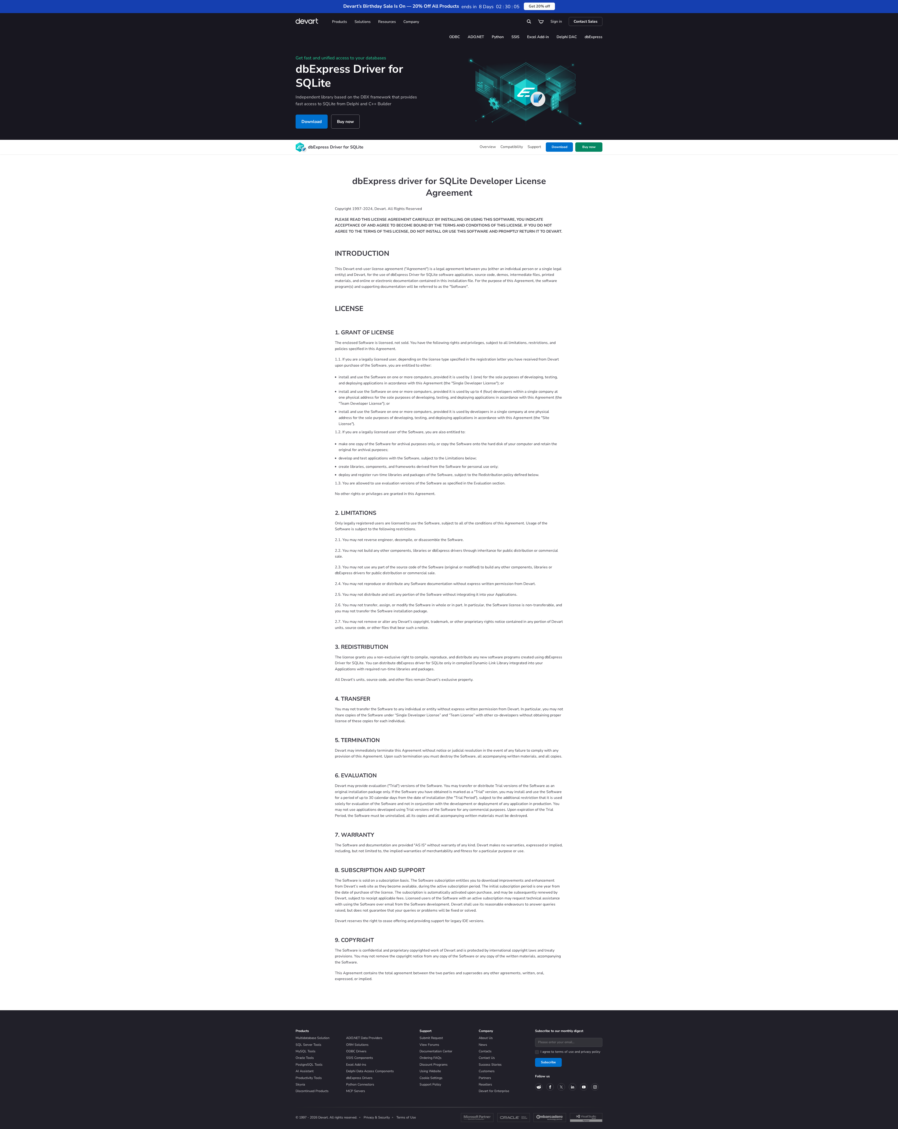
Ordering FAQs (431, 1058)
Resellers (485, 1084)
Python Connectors (360, 1084)
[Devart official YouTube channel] (583, 1087)
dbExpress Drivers (359, 1078)
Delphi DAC (567, 37)
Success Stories (490, 1064)
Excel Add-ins (356, 1064)
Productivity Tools (309, 1078)
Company (411, 21)
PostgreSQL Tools (309, 1064)
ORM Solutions (357, 1044)
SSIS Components (359, 1058)
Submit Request (431, 1038)
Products (339, 21)
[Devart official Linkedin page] (572, 1087)
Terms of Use (406, 1117)
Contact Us (487, 1058)
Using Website (430, 1071)
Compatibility (511, 146)
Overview (488, 146)
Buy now (345, 121)
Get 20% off (539, 6)
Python (498, 37)
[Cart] (541, 21)
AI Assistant (305, 1071)
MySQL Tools (305, 1051)
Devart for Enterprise (494, 1091)
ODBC (454, 37)
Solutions (363, 21)
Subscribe (548, 1062)
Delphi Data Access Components (370, 1071)
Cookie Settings (431, 1078)
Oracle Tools (305, 1058)
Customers (487, 1071)
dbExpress (593, 37)
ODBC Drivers (356, 1051)
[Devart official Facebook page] (550, 1087)
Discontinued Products (312, 1091)
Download (311, 121)
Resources (387, 21)
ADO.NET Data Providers (364, 1038)
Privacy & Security (377, 1117)
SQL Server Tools (308, 1044)
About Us (486, 1038)
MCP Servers (355, 1091)
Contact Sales (585, 21)
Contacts (485, 1051)
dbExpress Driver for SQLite (335, 147)
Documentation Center (436, 1051)
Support (534, 146)
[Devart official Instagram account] (595, 1087)
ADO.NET (476, 37)
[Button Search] (529, 21)
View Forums (429, 1044)
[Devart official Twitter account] (561, 1087)
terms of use (564, 1052)
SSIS (515, 37)
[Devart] (312, 21)
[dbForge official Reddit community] (539, 1087)
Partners (485, 1078)
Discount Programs (434, 1064)
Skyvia (300, 1084)
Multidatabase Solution (313, 1038)
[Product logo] (300, 147)
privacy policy (590, 1052)
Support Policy (430, 1084)
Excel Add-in (538, 37)
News (483, 1044)
